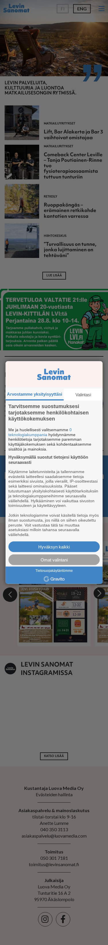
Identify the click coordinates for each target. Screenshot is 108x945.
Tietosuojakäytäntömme (54, 570)
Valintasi (83, 394)
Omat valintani (54, 559)
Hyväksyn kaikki (54, 546)
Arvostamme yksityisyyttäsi (34, 394)
